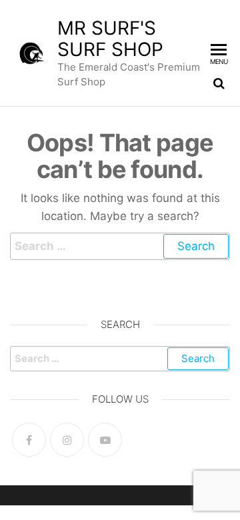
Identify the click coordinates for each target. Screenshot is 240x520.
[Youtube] (105, 440)
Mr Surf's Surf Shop (110, 39)
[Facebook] (29, 440)
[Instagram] (67, 440)
